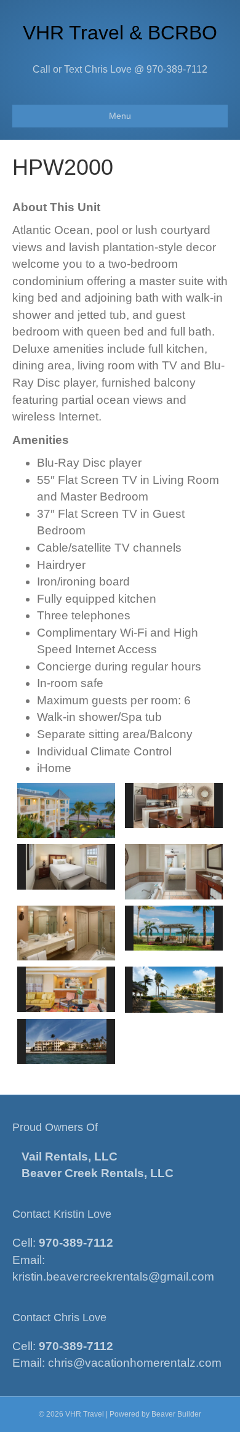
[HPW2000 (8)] (66, 1041)
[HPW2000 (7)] (174, 990)
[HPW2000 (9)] (174, 871)
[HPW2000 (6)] (66, 933)
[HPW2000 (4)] (66, 867)
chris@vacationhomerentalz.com (135, 1362)
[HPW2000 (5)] (66, 989)
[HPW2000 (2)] (66, 811)
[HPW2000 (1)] (174, 806)
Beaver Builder (176, 1414)
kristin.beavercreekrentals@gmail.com (113, 1276)
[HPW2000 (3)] (174, 928)
